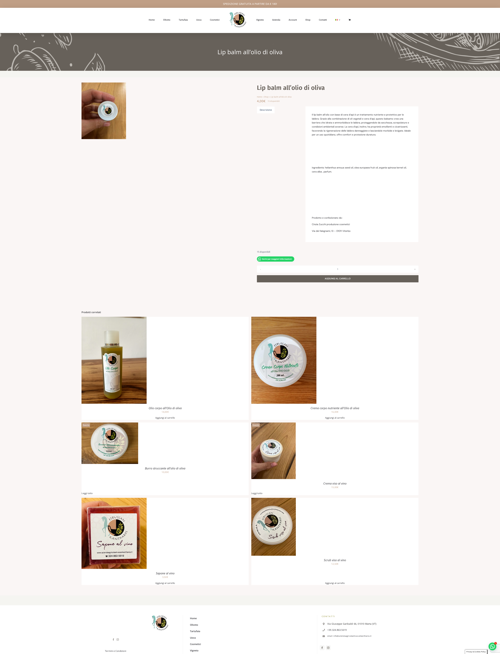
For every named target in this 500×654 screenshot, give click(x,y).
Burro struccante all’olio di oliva (165, 468)
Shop (266, 97)
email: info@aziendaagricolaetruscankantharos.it (349, 636)
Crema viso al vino (334, 483)
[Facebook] (113, 639)
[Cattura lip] (104, 111)
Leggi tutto (87, 493)
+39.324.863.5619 (337, 629)
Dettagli (126, 361)
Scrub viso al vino (335, 560)
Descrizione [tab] (266, 109)
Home (259, 97)
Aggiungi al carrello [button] (165, 417)
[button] (492, 646)
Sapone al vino (165, 573)
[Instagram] (118, 639)
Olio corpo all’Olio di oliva (165, 408)
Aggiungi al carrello (338, 279)
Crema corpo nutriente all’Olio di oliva (335, 408)
